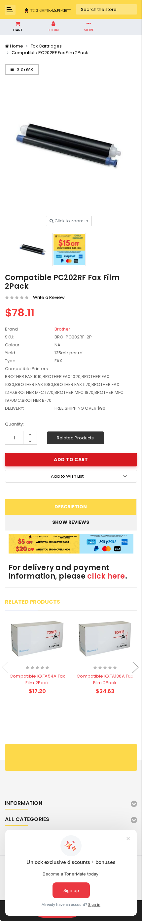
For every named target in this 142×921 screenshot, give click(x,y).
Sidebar (24, 69)
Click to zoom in (70, 221)
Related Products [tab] (32, 602)
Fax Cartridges (46, 46)
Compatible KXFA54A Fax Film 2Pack (37, 679)
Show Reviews (70, 522)
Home (16, 46)
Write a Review (49, 297)
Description (70, 506)
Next (135, 667)
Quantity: (14, 424)
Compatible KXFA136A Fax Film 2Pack (105, 679)
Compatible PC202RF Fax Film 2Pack (50, 52)
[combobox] (106, 9)
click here (106, 576)
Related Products (75, 438)
